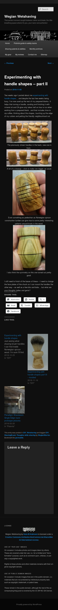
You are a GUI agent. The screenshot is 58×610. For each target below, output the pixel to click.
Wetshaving (31, 432)
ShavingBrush (10, 435)
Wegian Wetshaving (20, 16)
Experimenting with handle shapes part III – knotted (37, 374)
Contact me (32, 54)
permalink (19, 437)
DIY (24, 432)
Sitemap (44, 54)
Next (51, 63)
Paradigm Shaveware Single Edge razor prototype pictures (14, 417)
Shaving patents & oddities (15, 49)
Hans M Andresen (30, 534)
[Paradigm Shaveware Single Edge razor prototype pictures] (14, 399)
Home (7, 43)
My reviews (19, 54)
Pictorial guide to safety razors (25, 43)
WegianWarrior (44, 435)
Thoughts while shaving (26, 435)
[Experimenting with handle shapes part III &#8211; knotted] (38, 352)
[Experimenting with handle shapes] (16, 346)
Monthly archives (36, 49)
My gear (8, 54)
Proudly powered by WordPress (29, 604)
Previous (9, 63)
